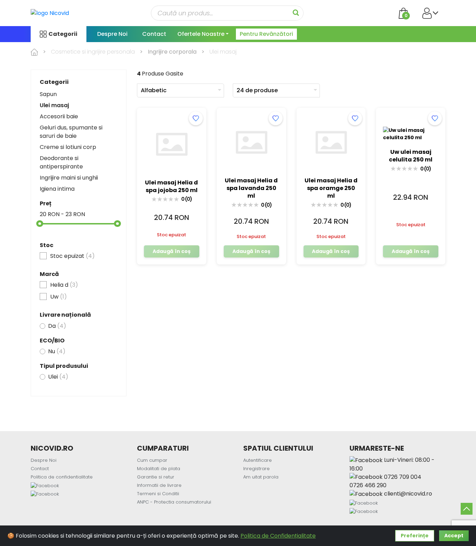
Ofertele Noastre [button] (200, 34)
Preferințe (415, 535)
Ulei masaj (54, 105)
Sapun (48, 94)
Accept (453, 535)
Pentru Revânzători (266, 34)
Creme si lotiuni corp (68, 147)
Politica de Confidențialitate (278, 536)
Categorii (62, 34)
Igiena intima (57, 189)
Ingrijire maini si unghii (69, 178)
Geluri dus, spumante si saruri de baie (71, 132)
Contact (154, 34)
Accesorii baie (59, 116)
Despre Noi (112, 34)
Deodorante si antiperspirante (61, 162)
